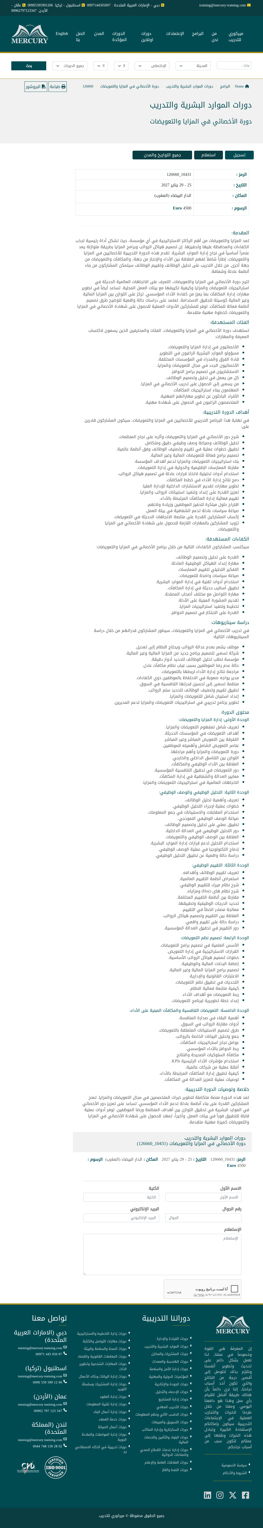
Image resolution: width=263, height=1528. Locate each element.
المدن (99, 34)
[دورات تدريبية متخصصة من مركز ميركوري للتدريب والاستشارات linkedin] (207, 1495)
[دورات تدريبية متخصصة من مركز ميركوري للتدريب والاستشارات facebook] (245, 1495)
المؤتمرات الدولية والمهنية (168, 1376)
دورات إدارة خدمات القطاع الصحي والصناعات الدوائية (164, 1452)
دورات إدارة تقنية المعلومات (106, 1404)
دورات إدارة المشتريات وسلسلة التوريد (104, 1387)
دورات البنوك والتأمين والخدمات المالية (166, 1440)
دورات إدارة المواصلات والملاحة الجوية (104, 1437)
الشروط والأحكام (235, 1473)
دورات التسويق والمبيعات (170, 1422)
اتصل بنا (80, 37)
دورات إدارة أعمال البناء (110, 1412)
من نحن (215, 37)
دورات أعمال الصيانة (112, 1427)
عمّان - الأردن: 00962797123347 (29, 8)
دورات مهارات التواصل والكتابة (105, 1341)
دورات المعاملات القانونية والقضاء (102, 1356)
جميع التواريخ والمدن (162, 155)
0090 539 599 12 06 (47, 1382)
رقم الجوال (231, 1209)
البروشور (34, 87)
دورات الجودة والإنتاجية (171, 1384)
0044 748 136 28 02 (47, 1446)
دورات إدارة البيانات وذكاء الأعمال (103, 1376)
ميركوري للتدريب (236, 37)
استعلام (208, 155)
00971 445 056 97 (49, 1354)
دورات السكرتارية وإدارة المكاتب (165, 1429)
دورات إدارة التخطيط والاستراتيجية (102, 1333)
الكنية (154, 1188)
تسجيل (239, 155)
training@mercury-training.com (40, 1348)
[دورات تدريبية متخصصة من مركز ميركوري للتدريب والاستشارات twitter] (233, 1495)
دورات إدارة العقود (113, 1396)
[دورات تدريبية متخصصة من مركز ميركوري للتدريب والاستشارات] (30, 34)
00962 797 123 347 (48, 1411)
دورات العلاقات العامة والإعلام (166, 1462)
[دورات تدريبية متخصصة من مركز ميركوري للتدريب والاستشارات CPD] (28, 1468)
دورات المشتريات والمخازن (169, 1354)
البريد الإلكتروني (144, 1209)
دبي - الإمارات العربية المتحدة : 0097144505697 (123, 5)
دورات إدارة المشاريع (173, 1399)
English (62, 34)
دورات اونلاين (147, 37)
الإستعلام (232, 1229)
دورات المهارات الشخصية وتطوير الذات (103, 1366)
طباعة (55, 87)
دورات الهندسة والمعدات (170, 1361)
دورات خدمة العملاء (113, 1419)
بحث (29, 65)
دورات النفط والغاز (175, 1470)
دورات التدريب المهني (172, 1407)
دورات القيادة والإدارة (172, 1338)
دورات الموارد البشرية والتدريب (166, 1346)
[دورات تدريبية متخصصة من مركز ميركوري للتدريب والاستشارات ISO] (56, 1468)
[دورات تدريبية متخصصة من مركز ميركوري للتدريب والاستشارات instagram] (219, 1495)
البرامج (198, 34)
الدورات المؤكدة (119, 37)
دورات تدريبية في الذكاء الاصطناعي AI (101, 1450)
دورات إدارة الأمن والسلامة (168, 1369)
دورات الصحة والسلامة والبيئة (105, 1348)
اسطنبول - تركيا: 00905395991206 (54, 5)
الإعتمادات (175, 34)
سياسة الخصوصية (234, 1465)
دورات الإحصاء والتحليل (172, 1392)
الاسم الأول (230, 1188)
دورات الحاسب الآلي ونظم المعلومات (161, 1414)
